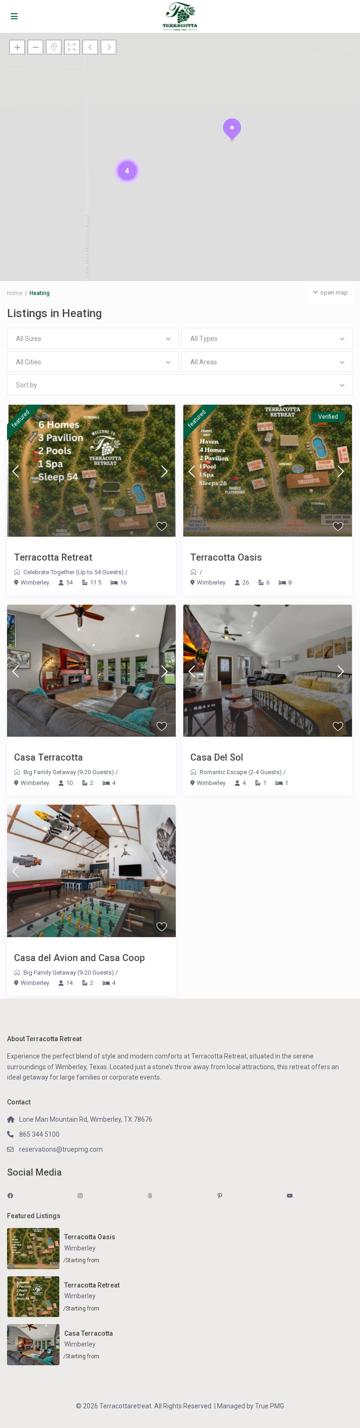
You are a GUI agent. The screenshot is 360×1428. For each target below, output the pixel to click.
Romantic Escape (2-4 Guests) (241, 772)
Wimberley (35, 582)
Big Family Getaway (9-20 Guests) (68, 772)
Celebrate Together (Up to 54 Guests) (73, 572)
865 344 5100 (39, 1134)
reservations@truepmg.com (61, 1149)
